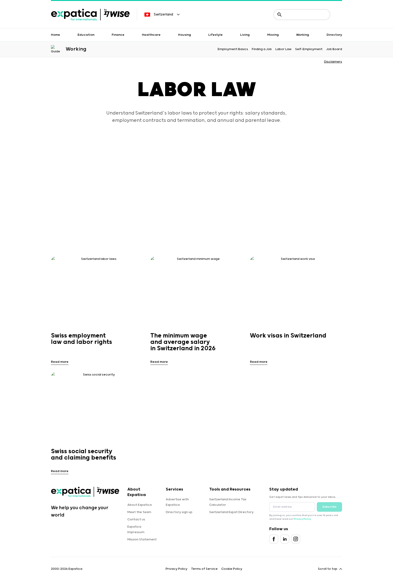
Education (86, 35)
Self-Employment (308, 49)
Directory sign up (179, 512)
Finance (118, 35)
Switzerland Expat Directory (231, 512)
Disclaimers (333, 62)
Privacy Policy (302, 519)
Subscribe (329, 507)
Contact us (136, 519)
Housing (184, 35)
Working (302, 35)
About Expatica (139, 505)
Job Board (334, 49)
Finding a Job (262, 49)
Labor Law (283, 49)
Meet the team (139, 512)
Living (245, 35)
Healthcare (151, 35)
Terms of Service (204, 569)
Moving (273, 35)
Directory (334, 35)
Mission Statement (142, 539)
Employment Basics (233, 49)
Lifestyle (215, 35)
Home (55, 35)
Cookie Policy (231, 569)
